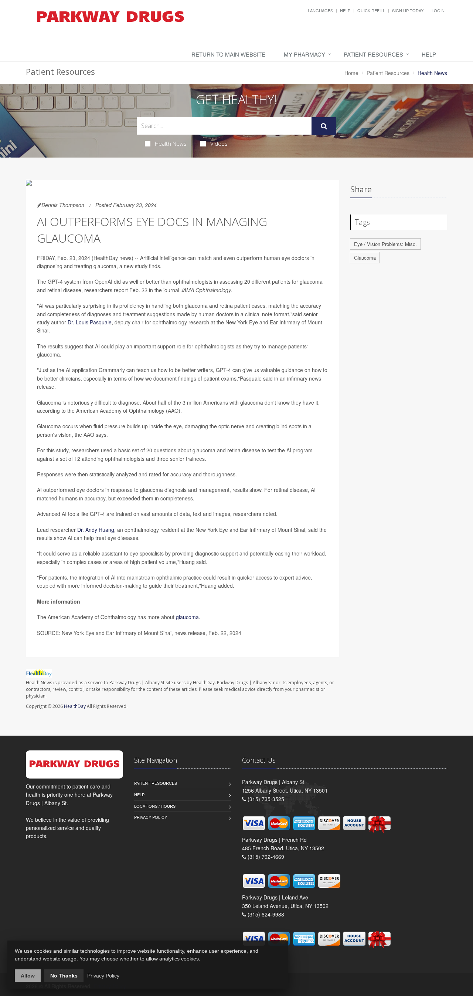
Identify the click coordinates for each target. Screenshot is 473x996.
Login (438, 10)
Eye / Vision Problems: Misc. (385, 243)
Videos (219, 143)
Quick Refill (371, 10)
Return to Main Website (228, 54)
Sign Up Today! (408, 10)
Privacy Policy (150, 817)
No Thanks (64, 976)
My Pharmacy (304, 54)
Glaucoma (365, 257)
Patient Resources (373, 54)
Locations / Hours (155, 806)
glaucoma (187, 617)
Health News (171, 143)
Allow (28, 976)
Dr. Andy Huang (95, 529)
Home (351, 73)
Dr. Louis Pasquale (90, 322)
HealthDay (75, 706)
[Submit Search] (324, 126)
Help (345, 10)
